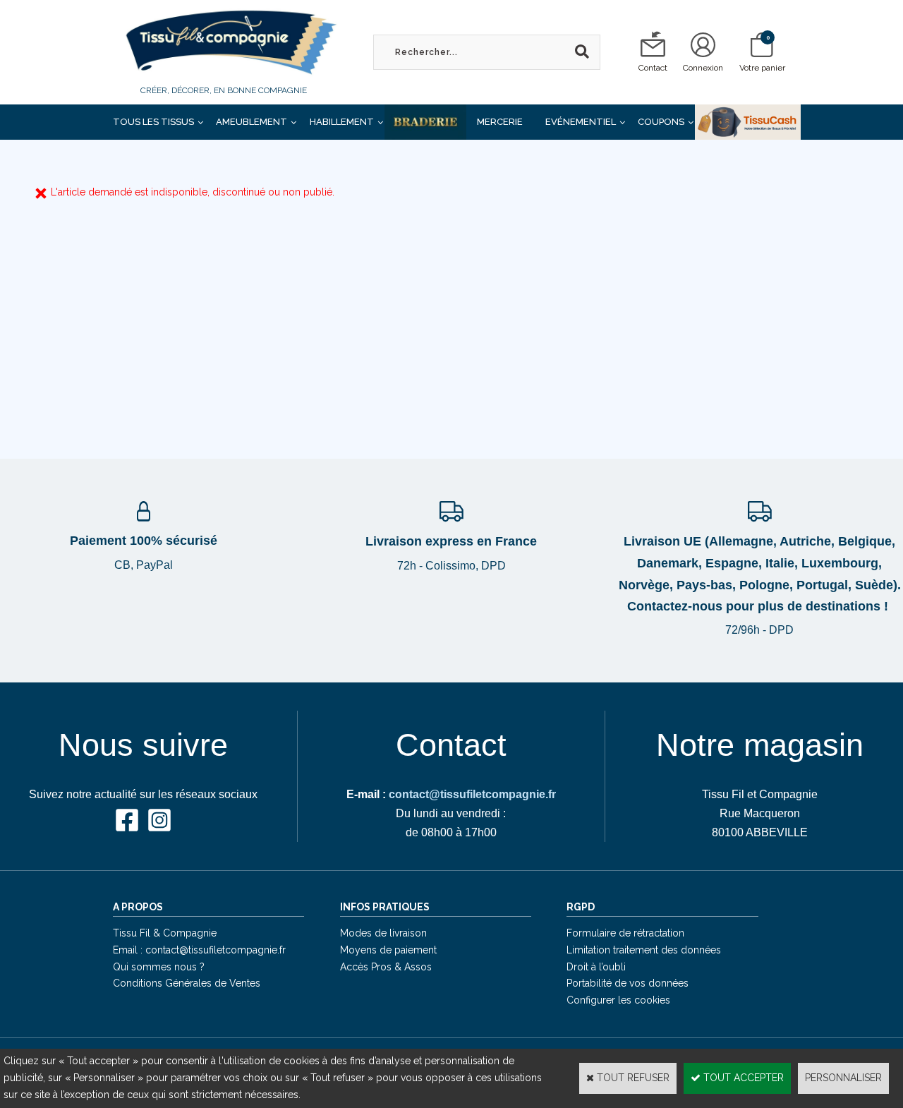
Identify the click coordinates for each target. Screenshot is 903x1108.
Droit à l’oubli (596, 966)
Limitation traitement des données (643, 950)
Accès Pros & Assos (386, 966)
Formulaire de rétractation (625, 933)
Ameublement (251, 121)
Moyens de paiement (388, 950)
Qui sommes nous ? (159, 966)
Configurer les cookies (618, 1000)
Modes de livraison (383, 933)
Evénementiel (580, 121)
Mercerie (500, 121)
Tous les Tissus (153, 121)
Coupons (661, 121)
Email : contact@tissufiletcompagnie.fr (199, 950)
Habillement (342, 121)
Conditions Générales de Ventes (186, 983)
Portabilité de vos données (627, 983)
